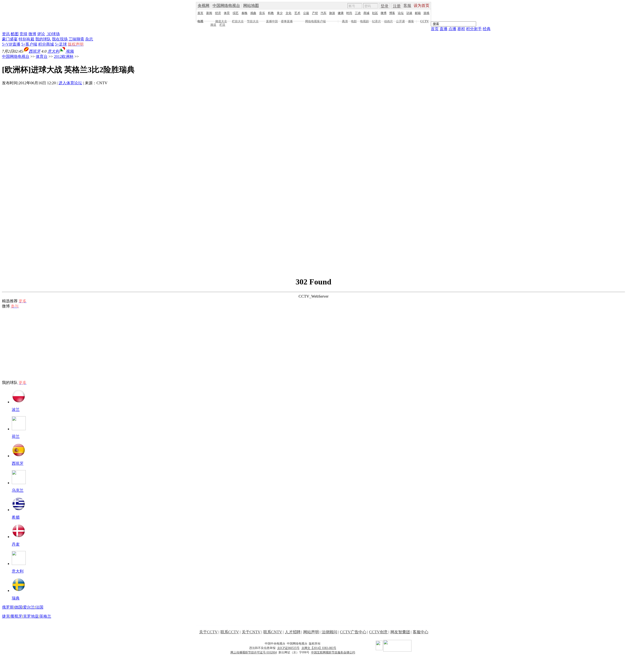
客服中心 (420, 632)
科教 (271, 13)
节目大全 (253, 21)
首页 (200, 13)
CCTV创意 (378, 632)
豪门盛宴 (10, 39)
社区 (375, 13)
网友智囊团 (400, 632)
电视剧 (364, 21)
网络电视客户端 (315, 21)
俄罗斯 (8, 607)
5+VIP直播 (11, 44)
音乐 (262, 13)
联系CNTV (272, 632)
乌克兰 (18, 490)
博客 (392, 13)
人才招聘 (293, 632)
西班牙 (34, 51)
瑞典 (16, 598)
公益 (306, 13)
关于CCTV (208, 632)
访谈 (409, 13)
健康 (341, 13)
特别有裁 (26, 39)
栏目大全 (238, 21)
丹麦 (16, 544)
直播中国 (272, 21)
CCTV (424, 21)
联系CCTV (229, 632)
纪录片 (376, 21)
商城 (366, 13)
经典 (487, 29)
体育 (227, 13)
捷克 (6, 616)
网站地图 (251, 5)
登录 (384, 6)
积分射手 (474, 29)
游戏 (426, 13)
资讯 (6, 34)
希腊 (16, 517)
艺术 (297, 13)
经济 (218, 13)
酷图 (15, 34)
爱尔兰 (29, 607)
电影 (354, 21)
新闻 (209, 13)
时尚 (349, 13)
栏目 (222, 24)
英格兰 (45, 616)
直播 (443, 29)
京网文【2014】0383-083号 (318, 648)
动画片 (388, 21)
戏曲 (253, 13)
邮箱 (418, 13)
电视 (200, 21)
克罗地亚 (31, 616)
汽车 (323, 13)
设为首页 (421, 5)
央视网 (203, 5)
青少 (280, 13)
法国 (39, 607)
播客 (411, 21)
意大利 (18, 571)
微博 (383, 13)
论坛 (401, 13)
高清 (345, 21)
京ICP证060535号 (288, 648)
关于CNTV (251, 632)
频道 (213, 24)
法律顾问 (329, 632)
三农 (358, 13)
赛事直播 (287, 21)
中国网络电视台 (226, 5)
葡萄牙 (16, 616)
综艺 (236, 13)
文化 (288, 13)
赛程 (461, 29)
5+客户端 (29, 44)
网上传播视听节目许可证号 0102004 (253, 652)
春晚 (244, 13)
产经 (315, 13)
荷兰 (16, 436)
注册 (397, 6)
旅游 (332, 13)
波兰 (16, 409)
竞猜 (23, 34)
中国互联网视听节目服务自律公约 (333, 652)
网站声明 (311, 632)
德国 (18, 607)
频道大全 (221, 21)
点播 (452, 29)
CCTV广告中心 (353, 632)
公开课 (400, 21)
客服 (407, 5)
